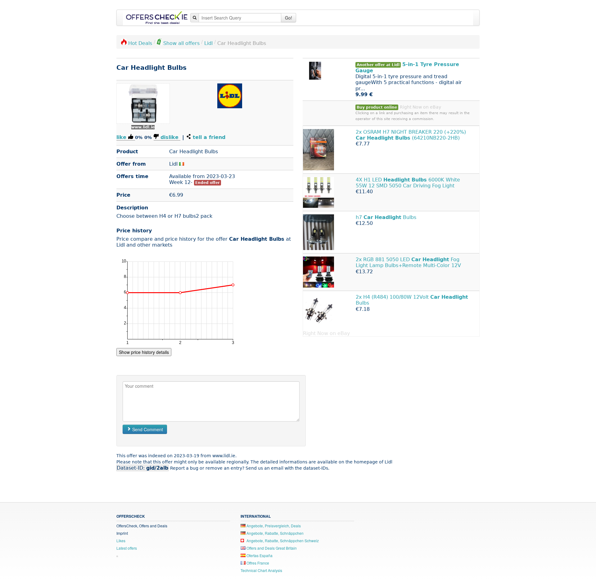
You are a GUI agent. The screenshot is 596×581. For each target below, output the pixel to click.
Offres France (257, 562)
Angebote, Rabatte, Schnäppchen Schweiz (282, 540)
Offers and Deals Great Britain (271, 548)
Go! (288, 18)
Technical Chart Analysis (261, 570)
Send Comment (147, 429)
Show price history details (144, 352)
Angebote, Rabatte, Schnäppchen (275, 533)
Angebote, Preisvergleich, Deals (273, 525)
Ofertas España (259, 555)
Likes (120, 540)
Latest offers (126, 548)
